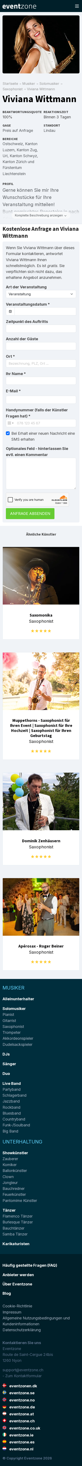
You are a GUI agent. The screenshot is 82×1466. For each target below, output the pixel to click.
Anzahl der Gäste (22, 339)
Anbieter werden (18, 1275)
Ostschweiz (13, 144)
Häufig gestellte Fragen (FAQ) (30, 1265)
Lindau (49, 130)
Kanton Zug (27, 150)
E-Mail (13, 391)
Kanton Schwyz (23, 156)
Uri (5, 156)
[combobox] (41, 363)
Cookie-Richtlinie (17, 1306)
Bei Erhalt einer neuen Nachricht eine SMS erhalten (43, 436)
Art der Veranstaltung (26, 287)
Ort (10, 356)
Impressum (12, 1312)
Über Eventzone (17, 1284)
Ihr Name (16, 373)
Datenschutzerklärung (22, 1330)
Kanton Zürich (15, 161)
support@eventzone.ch (23, 1370)
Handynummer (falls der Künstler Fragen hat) (37, 413)
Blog (7, 1293)
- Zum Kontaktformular (22, 1376)
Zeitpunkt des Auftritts (27, 321)
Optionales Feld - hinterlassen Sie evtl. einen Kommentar (37, 451)
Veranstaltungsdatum (28, 304)
